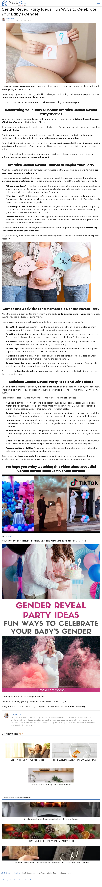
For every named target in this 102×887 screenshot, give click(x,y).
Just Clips (10, 536)
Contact (28, 880)
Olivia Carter (10, 19)
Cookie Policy (19, 880)
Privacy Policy (8, 880)
